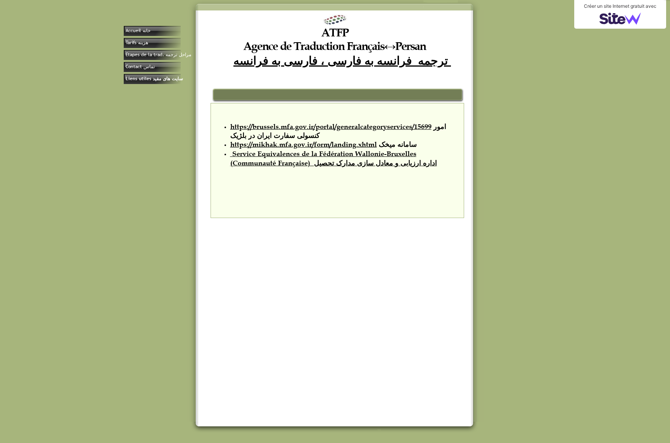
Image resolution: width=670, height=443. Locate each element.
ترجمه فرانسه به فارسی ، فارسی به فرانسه (342, 60)
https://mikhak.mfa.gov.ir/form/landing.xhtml (303, 144)
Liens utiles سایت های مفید (154, 78)
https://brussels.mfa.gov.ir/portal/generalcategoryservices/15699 (331, 126)
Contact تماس (140, 66)
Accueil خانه (138, 30)
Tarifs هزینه (137, 42)
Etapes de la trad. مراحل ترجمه (158, 54)
